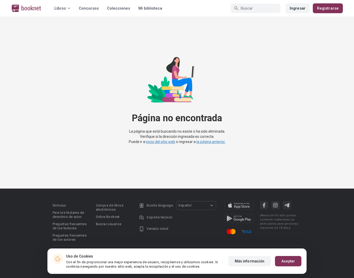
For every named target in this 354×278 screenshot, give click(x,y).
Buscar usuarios (109, 224)
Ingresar (298, 8)
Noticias (59, 205)
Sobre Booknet (108, 217)
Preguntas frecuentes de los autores (70, 237)
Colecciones (118, 8)
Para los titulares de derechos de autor (68, 215)
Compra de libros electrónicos (109, 207)
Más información (250, 261)
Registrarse (328, 8)
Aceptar (288, 261)
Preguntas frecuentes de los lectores (70, 226)
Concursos (89, 8)
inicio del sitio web (160, 142)
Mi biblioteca (150, 8)
